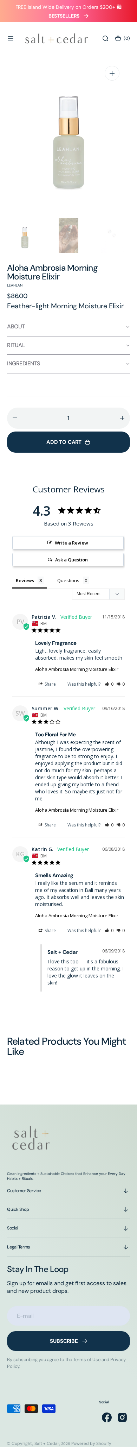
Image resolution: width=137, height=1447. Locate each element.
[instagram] (122, 1417)
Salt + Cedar (46, 1443)
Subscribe (64, 1341)
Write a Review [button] (71, 543)
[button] (10, 38)
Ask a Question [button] (71, 559)
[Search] (105, 38)
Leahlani (15, 285)
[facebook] (107, 1417)
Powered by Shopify (91, 1443)
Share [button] (50, 684)
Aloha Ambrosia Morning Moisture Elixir (76, 669)
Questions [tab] (68, 580)
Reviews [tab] (25, 580)
